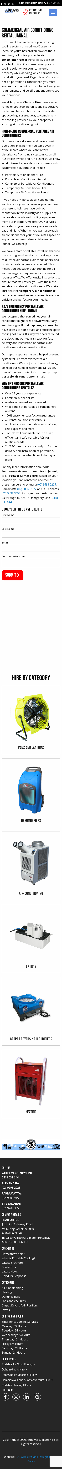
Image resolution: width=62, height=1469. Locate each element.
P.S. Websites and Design (32, 1457)
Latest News (10, 1271)
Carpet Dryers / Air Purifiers (20, 1305)
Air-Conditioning (12, 1288)
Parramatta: (12, 1196)
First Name (8, 515)
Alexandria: (11, 1185)
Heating (7, 1292)
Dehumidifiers (11, 1297)
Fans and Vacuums (14, 1301)
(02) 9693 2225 (46, 484)
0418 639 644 (13, 1233)
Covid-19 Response (14, 1276)
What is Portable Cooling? (18, 1258)
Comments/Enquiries (13, 556)
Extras (6, 1310)
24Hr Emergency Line (39, 3)
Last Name (8, 528)
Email (5, 542)
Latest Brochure (12, 1263)
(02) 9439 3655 (11, 493)
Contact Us (9, 1267)
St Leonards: (11, 1206)
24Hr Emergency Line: (17, 1175)
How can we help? (13, 1254)
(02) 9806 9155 (26, 489)
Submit (11, 575)
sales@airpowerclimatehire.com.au (28, 1238)
